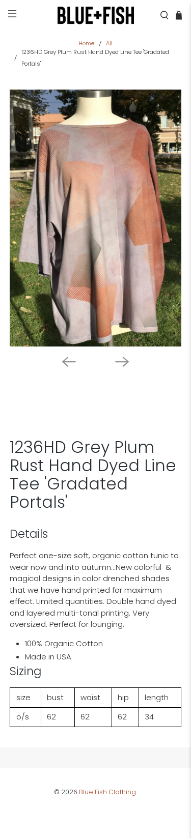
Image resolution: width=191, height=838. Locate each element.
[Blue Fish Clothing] (96, 15)
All (109, 43)
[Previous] (68, 361)
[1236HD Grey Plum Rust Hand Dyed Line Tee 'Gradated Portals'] (95, 218)
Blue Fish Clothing (107, 792)
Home (86, 43)
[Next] (122, 361)
